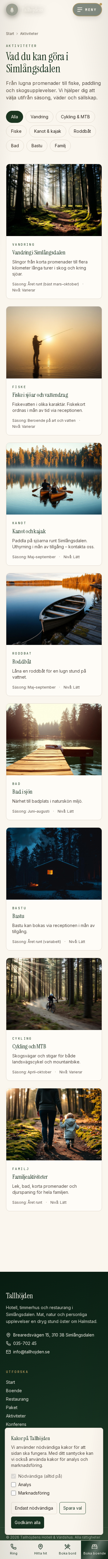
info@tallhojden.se (31, 1351)
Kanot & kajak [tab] (47, 131)
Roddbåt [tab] (82, 131)
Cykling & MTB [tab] (75, 116)
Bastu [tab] (37, 145)
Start (10, 33)
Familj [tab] (60, 145)
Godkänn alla (27, 1522)
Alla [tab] (14, 116)
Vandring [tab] (39, 116)
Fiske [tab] (16, 131)
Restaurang (17, 1399)
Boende (14, 1390)
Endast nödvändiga (34, 1508)
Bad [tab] (15, 145)
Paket (11, 1407)
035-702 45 (25, 1343)
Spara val (72, 1508)
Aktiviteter (16, 1415)
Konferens (16, 1424)
